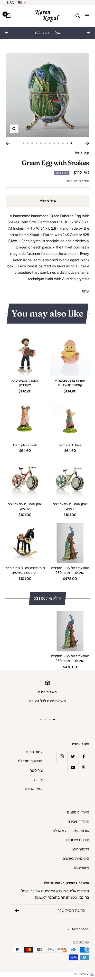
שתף (85, 291)
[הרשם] (17, 910)
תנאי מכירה (34, 789)
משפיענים (81, 867)
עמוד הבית (34, 752)
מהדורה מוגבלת (30, 761)
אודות (38, 779)
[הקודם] (87, 143)
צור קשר (36, 770)
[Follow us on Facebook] (83, 756)
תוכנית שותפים (77, 840)
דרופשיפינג (80, 849)
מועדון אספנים (78, 812)
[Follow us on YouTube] (72, 767)
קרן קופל (82, 153)
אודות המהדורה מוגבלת (71, 831)
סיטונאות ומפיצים (75, 858)
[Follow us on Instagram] (61, 756)
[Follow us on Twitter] (72, 756)
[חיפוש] (78, 15)
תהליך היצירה (78, 821)
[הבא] (8, 143)
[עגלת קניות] (8, 15)
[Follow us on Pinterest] (83, 767)
